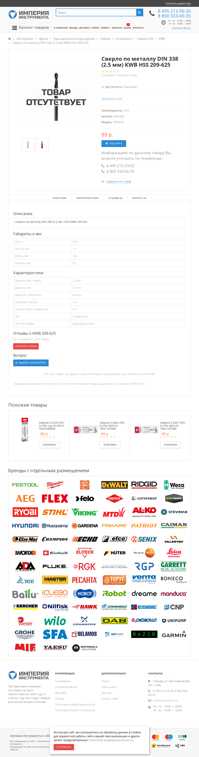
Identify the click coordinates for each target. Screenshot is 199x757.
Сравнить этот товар (118, 181)
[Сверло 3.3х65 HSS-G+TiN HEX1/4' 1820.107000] (85, 429)
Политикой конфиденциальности (110, 740)
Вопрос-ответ (110, 698)
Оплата (59, 698)
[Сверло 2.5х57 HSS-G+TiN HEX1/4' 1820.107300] (146, 429)
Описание (59, 198)
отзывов (108, 75)
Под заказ (115, 143)
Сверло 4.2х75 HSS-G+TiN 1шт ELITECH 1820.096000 (52, 425)
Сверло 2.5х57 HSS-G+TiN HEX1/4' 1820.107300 (173, 425)
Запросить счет (111, 98)
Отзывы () (115, 198)
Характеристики (87, 198)
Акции (105, 681)
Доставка (60, 693)
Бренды (107, 693)
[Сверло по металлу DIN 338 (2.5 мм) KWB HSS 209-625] (27, 145)
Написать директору (178, 3)
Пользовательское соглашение (75, 710)
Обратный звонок (181, 27)
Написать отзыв (127, 75)
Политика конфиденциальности (75, 704)
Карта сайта (109, 687)
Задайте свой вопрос (32, 362)
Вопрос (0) (139, 198)
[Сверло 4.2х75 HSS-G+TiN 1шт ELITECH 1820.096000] (24, 429)
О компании (62, 681)
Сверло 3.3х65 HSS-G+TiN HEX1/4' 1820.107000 (112, 425)
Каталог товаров (34, 27)
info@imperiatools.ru (165, 700)
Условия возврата (66, 687)
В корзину (49, 444)
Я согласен (64, 747)
